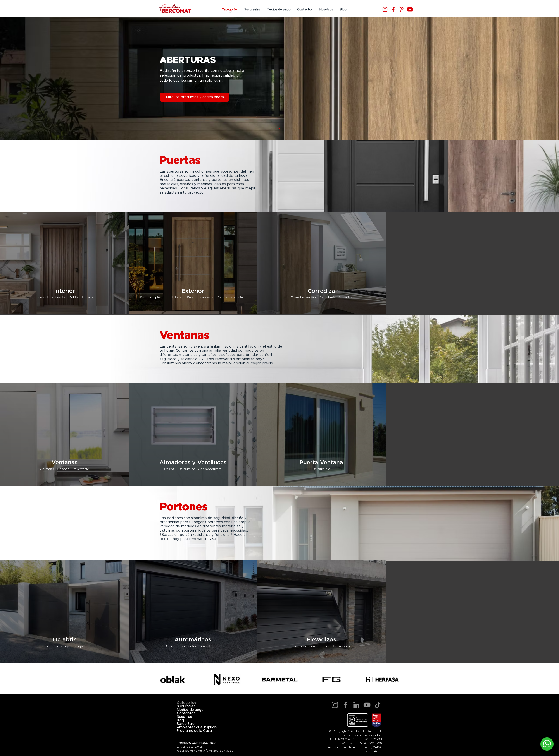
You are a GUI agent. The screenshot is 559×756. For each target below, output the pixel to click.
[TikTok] (377, 705)
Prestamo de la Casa (194, 730)
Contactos (186, 713)
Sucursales (186, 706)
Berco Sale (186, 723)
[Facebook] (393, 9)
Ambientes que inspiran (197, 727)
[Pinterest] (402, 9)
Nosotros (184, 716)
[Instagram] (385, 9)
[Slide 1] (279, 128)
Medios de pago (190, 709)
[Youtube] (410, 9)
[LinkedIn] (356, 705)
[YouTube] (367, 705)
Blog (180, 720)
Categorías (186, 703)
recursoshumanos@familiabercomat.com (206, 750)
